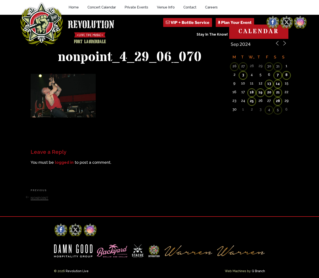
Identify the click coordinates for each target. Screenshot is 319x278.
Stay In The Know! (212, 34)
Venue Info (166, 7)
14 (278, 83)
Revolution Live (77, 271)
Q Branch (258, 271)
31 (278, 66)
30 (269, 66)
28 (278, 101)
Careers (211, 7)
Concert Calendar (101, 7)
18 (252, 92)
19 (260, 92)
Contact (189, 7)
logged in (64, 162)
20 (269, 92)
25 (252, 101)
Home (74, 7)
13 (269, 83)
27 (243, 66)
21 (278, 92)
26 (234, 66)
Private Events (136, 7)
